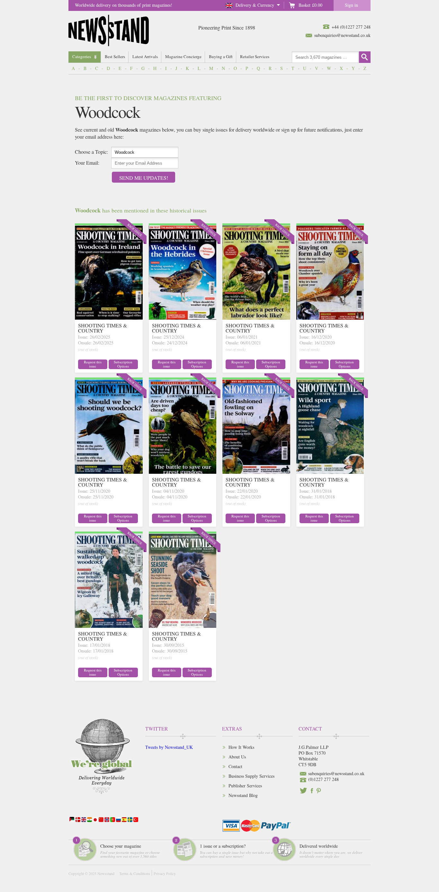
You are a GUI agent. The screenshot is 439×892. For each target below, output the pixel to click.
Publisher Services (245, 786)
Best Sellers (115, 56)
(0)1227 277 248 (323, 779)
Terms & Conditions (134, 873)
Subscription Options (123, 363)
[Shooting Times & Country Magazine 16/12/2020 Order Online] (330, 317)
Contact (235, 766)
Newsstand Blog (243, 795)
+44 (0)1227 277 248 (351, 27)
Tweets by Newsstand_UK (169, 747)
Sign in (351, 5)
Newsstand (105, 873)
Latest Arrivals (145, 56)
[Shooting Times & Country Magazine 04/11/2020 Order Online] (183, 471)
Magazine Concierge (183, 56)
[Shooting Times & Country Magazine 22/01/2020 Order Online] (256, 471)
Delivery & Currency (255, 5)
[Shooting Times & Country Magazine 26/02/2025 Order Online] (109, 317)
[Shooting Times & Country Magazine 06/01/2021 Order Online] (256, 317)
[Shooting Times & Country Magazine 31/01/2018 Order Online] (330, 471)
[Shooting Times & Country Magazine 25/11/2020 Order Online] (109, 471)
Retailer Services (254, 56)
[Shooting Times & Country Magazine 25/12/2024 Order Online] (183, 317)
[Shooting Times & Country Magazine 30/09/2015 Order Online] (183, 625)
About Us (237, 757)
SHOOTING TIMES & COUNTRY (102, 328)
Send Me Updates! (143, 177)
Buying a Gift (221, 56)
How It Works (241, 747)
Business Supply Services (251, 776)
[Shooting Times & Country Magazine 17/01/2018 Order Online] (109, 625)
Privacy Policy (165, 873)
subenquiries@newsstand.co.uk (342, 35)
